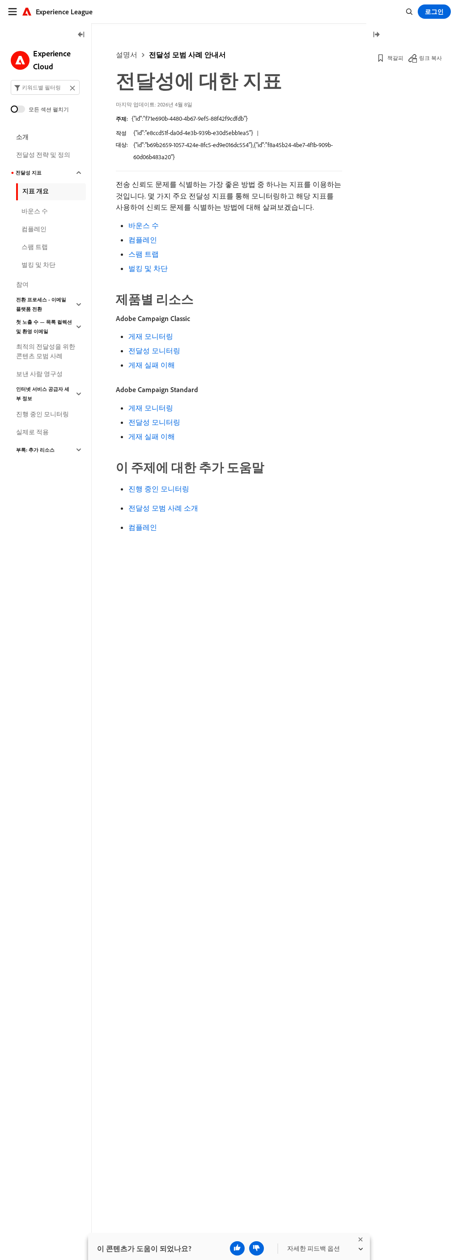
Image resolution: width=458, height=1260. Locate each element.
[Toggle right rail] (376, 35)
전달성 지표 (29, 172)
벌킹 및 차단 (148, 268)
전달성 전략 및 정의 (43, 155)
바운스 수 (143, 225)
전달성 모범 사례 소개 (163, 507)
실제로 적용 (32, 432)
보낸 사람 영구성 (39, 374)
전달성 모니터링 (154, 350)
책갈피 (395, 58)
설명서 (126, 54)
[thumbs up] (237, 1248)
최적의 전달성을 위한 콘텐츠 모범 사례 (45, 351)
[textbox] (45, 87)
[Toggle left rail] (81, 35)
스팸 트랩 (143, 253)
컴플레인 (142, 239)
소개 (22, 137)
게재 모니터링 (150, 336)
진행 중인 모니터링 (158, 488)
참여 (22, 284)
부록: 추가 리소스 (35, 450)
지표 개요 (35, 191)
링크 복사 (430, 58)
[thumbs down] (256, 1248)
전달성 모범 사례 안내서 (187, 54)
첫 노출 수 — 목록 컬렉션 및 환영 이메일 (44, 326)
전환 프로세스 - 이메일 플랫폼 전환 (41, 304)
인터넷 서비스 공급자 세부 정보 (42, 394)
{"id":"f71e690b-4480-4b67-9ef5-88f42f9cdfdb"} (189, 118)
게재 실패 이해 (151, 364)
